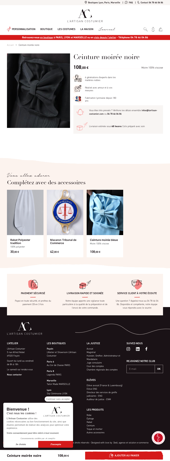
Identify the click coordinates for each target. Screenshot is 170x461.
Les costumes (66, 29)
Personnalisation (23, 29)
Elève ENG (92, 388)
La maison (86, 29)
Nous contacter (14, 374)
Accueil (10, 45)
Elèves (91, 380)
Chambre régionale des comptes (102, 369)
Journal (106, 29)
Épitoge (90, 418)
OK (159, 369)
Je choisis (21, 444)
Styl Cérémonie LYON (57, 393)
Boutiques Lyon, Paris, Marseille (103, 2)
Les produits (95, 409)
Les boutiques (56, 343)
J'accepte (55, 444)
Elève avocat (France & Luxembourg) (104, 385)
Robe (89, 415)
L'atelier (12, 343)
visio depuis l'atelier (105, 37)
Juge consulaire (94, 362)
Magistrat (91, 352)
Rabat (89, 422)
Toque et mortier (94, 429)
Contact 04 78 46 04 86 (151, 2)
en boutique (46, 37)
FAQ (130, 2)
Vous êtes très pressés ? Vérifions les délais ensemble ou (123, 112)
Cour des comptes (95, 366)
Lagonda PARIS (54, 374)
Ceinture (91, 425)
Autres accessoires (95, 432)
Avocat (90, 348)
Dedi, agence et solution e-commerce (131, 442)
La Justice (93, 343)
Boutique (46, 29)
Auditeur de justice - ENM (99, 399)
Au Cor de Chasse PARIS (58, 365)
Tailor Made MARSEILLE (58, 384)
